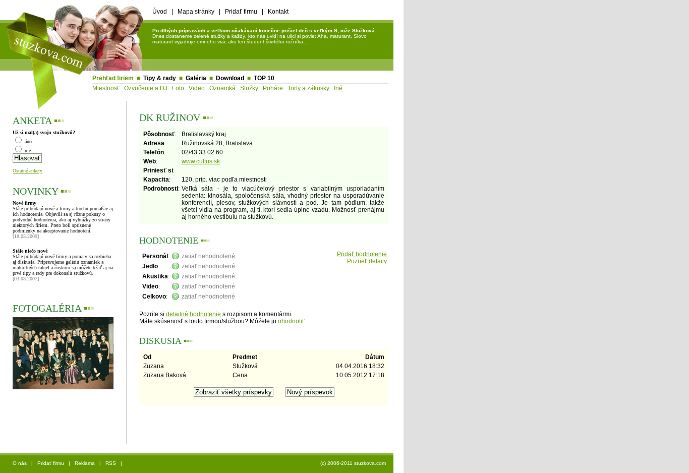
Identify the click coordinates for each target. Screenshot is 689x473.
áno (27, 141)
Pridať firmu (241, 11)
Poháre (273, 88)
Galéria (196, 78)
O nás (20, 463)
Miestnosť (106, 88)
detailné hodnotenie (193, 314)
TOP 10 (264, 78)
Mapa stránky (196, 11)
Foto (178, 88)
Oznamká (222, 88)
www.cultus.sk (201, 161)
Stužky (249, 88)
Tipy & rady (159, 78)
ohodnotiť (291, 321)
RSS (110, 463)
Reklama (85, 463)
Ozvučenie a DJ (145, 88)
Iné (338, 88)
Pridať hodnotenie (362, 254)
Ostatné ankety (27, 170)
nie (27, 150)
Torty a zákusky (308, 88)
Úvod (159, 11)
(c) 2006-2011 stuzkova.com (353, 463)
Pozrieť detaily (367, 261)
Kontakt (278, 11)
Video (197, 88)
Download (230, 78)
